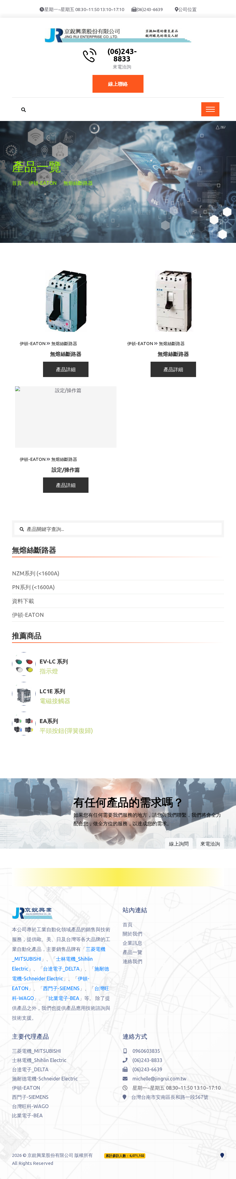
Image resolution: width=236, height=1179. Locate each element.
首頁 (17, 183)
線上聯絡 (118, 84)
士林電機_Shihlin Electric (39, 1060)
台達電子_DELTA (61, 968)
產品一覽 (132, 952)
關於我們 (132, 933)
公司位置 (187, 9)
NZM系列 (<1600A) (35, 573)
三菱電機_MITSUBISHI (36, 1051)
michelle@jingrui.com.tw (159, 1078)
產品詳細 (66, 369)
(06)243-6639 (149, 9)
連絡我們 (132, 961)
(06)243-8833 (122, 55)
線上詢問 (179, 843)
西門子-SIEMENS (61, 988)
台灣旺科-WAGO (30, 1106)
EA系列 (49, 721)
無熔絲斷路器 (64, 343)
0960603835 (146, 1051)
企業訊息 (132, 943)
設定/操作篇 (66, 470)
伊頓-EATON (43, 183)
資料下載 (23, 601)
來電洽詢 (210, 843)
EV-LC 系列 (54, 661)
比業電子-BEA (64, 998)
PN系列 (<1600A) (33, 587)
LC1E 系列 (52, 691)
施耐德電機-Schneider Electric (45, 1078)
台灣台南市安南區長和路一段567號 (169, 1097)
